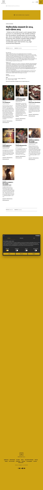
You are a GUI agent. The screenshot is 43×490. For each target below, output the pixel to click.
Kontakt (6, 461)
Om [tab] (34, 238)
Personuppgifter (29, 461)
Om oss (36, 459)
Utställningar (18, 461)
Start (6, 5)
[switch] (17, 250)
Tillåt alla (34, 253)
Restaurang (12, 459)
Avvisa (9, 253)
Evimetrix (22, 54)
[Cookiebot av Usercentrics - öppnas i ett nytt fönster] (36, 235)
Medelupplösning (9, 120)
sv (35, 2)
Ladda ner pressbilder (9, 23)
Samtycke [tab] (8, 238)
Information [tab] (21, 238)
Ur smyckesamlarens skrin (29, 67)
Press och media (12, 461)
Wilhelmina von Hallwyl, (16, 71)
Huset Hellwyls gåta (28, 65)
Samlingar (23, 461)
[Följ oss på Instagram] (19, 468)
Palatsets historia (29, 459)
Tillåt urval (21, 253)
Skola (22, 459)
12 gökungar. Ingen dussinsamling (30, 63)
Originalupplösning (6, 122)
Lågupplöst (4, 120)
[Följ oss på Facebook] (18, 468)
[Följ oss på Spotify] (24, 468)
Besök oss (6, 459)
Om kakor (35, 461)
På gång (18, 459)
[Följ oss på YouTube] (22, 468)
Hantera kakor (20, 462)
